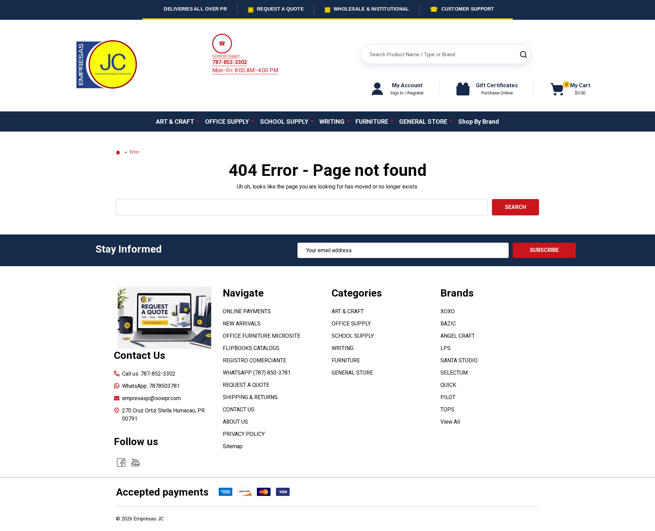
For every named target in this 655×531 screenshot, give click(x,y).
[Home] (119, 151)
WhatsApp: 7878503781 (151, 386)
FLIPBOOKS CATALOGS (251, 348)
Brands (457, 293)
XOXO (447, 311)
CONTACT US (238, 409)
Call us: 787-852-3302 (148, 373)
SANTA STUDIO (459, 360)
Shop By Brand (478, 121)
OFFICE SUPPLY (227, 121)
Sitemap (233, 446)
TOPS (447, 409)
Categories (357, 293)
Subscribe (544, 250)
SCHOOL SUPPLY (284, 121)
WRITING (332, 121)
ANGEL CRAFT (457, 336)
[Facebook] (121, 462)
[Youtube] (135, 462)
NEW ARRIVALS (242, 323)
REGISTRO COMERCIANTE (254, 360)
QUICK (448, 385)
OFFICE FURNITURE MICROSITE (261, 336)
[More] (198, 121)
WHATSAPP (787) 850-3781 (257, 372)
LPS (445, 348)
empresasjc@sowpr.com (151, 398)
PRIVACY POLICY (244, 434)
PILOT (447, 397)
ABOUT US (235, 422)
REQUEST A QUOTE (246, 385)
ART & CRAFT (175, 121)
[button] (164, 318)
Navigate (243, 293)
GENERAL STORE (423, 121)
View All (450, 422)
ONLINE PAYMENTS (247, 311)
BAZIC (448, 323)
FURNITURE (371, 121)
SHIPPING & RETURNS (250, 397)
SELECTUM (454, 372)
